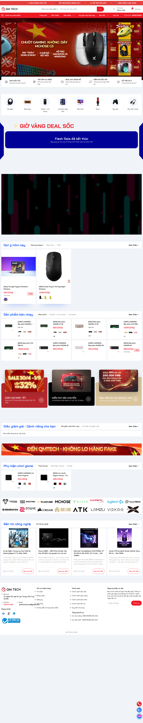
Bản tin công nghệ (17, 524)
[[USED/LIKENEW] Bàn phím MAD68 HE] (44, 347)
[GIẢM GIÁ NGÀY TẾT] (24, 381)
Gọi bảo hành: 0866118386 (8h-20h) (85, 620)
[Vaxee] (115, 509)
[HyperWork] (133, 502)
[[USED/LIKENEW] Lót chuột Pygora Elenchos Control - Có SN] (9, 478)
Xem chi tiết (28, 571)
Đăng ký (40, 600)
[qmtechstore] (9, 9)
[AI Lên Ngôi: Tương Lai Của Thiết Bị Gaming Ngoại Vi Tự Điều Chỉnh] (18, 538)
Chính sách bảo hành (79, 600)
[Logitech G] (115, 502)
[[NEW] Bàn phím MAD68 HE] (115, 347)
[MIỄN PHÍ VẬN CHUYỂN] (71, 381)
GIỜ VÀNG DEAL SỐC (47, 126)
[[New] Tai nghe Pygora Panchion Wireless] (18, 266)
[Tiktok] (9, 613)
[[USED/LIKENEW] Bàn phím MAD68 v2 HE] (9, 326)
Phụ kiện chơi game (18, 466)
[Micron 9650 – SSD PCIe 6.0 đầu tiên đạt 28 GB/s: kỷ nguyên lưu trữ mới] (54, 538)
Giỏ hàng (40, 604)
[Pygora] (10, 502)
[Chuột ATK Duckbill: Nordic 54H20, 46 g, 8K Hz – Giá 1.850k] (124, 538)
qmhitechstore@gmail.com (29, 605)
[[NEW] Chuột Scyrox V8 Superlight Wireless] (54, 266)
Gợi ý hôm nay (14, 245)
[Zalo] (14, 613)
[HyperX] (98, 502)
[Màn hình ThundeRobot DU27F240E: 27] (89, 538)
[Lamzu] (98, 509)
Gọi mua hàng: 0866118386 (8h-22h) (85, 616)
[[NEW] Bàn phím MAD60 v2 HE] (79, 326)
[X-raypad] (133, 509)
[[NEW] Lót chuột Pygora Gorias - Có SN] (44, 478)
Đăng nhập (41, 596)
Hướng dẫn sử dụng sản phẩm (47, 608)
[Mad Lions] (63, 509)
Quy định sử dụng (78, 608)
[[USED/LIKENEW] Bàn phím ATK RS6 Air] (115, 326)
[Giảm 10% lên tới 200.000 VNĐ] (118, 381)
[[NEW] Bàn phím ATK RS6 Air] (9, 347)
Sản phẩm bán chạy (18, 314)
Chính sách (76, 588)
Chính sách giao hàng (79, 596)
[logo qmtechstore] (18, 589)
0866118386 (8, 605)
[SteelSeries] (10, 509)
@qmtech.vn (59, 204)
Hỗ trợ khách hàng (44, 588)
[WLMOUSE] (45, 502)
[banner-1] (124, 31)
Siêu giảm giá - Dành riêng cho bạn (30, 426)
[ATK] (80, 509)
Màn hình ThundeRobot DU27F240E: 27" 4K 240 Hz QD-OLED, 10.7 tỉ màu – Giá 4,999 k (89, 553)
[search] (100, 9)
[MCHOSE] (63, 502)
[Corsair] (45, 509)
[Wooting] (27, 502)
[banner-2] (124, 49)
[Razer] (80, 502)
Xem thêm (133, 245)
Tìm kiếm (40, 592)
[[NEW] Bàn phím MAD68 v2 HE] (44, 326)
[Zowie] (27, 509)
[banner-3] (54, 48)
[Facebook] (3, 613)
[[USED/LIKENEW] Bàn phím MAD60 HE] (79, 347)
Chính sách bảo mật (79, 592)
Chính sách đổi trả (78, 604)
